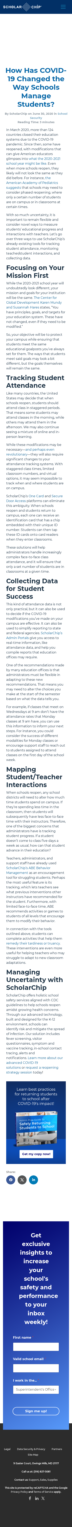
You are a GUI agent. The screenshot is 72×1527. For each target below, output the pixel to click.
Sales (43, 1479)
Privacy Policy (19, 1491)
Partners (57, 1449)
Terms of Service (43, 1491)
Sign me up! (36, 1411)
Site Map (33, 1454)
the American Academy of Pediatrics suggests (32, 183)
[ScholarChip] (22, 7)
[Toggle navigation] (63, 7)
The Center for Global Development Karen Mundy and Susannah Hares (34, 302)
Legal (7, 1449)
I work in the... (26, 1380)
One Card (36, 496)
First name (23, 1337)
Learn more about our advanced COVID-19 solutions (34, 1062)
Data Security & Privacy (31, 1449)
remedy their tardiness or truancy (33, 943)
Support (34, 1479)
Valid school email (29, 1359)
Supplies (52, 1479)
